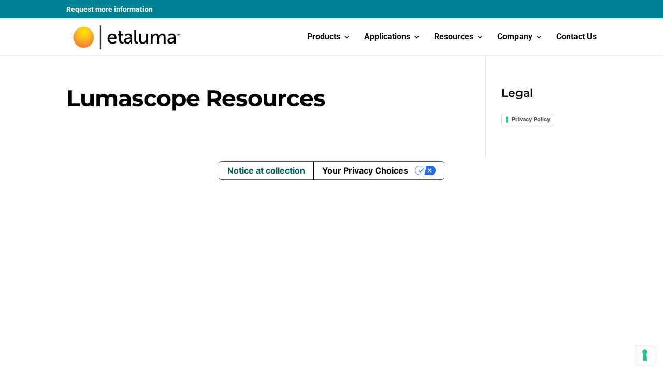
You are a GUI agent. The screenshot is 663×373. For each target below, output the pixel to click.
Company (514, 37)
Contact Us (576, 37)
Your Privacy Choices (365, 170)
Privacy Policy (531, 119)
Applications (387, 37)
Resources (453, 37)
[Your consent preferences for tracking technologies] (645, 355)
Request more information (109, 9)
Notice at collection (266, 170)
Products (323, 37)
